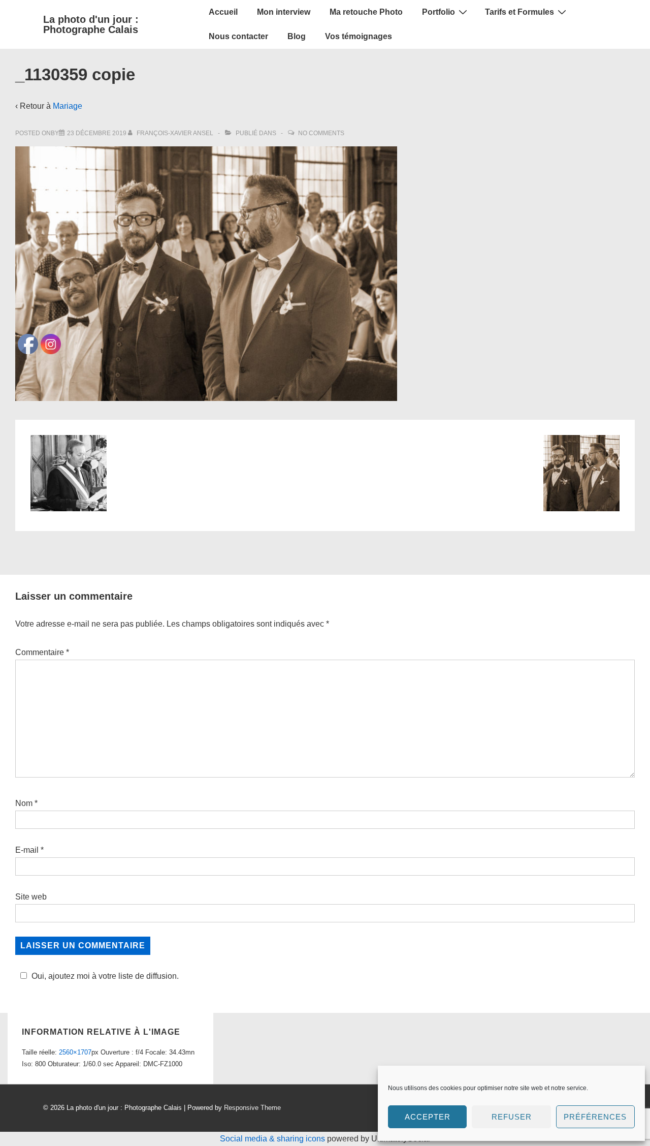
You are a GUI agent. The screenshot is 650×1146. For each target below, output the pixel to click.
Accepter (427, 1116)
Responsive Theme (252, 1107)
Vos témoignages (358, 36)
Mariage (67, 106)
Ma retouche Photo (366, 12)
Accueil (223, 12)
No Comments (321, 133)
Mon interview (283, 12)
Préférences (595, 1116)
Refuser (512, 1116)
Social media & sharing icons (273, 1138)
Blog (296, 36)
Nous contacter (238, 36)
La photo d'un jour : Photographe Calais (91, 24)
